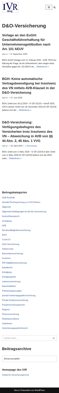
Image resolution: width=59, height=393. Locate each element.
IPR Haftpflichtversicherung (14, 263)
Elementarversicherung (12, 253)
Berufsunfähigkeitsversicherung (16, 230)
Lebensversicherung (11, 281)
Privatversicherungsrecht (13, 305)
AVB (4, 225)
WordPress (40, 390)
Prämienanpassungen (12, 291)
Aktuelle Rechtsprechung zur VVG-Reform (21, 202)
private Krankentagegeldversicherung (18, 295)
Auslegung (7, 221)
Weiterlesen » (42, 66)
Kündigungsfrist (9, 277)
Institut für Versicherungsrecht (15, 375)
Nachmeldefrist (9, 286)
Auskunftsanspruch (10, 216)
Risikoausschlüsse (10, 319)
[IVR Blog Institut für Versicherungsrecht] (10, 7)
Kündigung (7, 272)
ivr (7, 54)
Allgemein (6, 207)
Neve (16, 390)
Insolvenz (6, 258)
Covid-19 (6, 239)
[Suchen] (55, 7)
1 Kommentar (31, 146)
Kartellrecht (7, 267)
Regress (6, 309)
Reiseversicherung (10, 314)
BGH (4, 235)
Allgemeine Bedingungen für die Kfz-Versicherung (24, 211)
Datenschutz (7, 249)
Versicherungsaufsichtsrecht (15, 328)
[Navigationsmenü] (49, 7)
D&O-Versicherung (10, 244)
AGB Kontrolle (8, 197)
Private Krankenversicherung (15, 300)
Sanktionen (7, 323)
